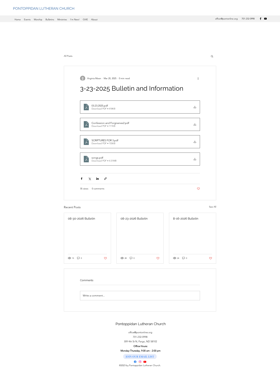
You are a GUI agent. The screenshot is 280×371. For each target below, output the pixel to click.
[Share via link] (105, 178)
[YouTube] (265, 18)
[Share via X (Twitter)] (89, 178)
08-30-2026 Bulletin (81, 218)
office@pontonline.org (226, 18)
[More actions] (198, 78)
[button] (212, 56)
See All (212, 206)
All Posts (68, 55)
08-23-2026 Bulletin (134, 218)
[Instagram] (140, 361)
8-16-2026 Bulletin (185, 218)
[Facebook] (260, 18)
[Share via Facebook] (81, 178)
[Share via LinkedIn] (97, 178)
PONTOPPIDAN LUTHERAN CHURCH (43, 8)
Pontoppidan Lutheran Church (141, 324)
